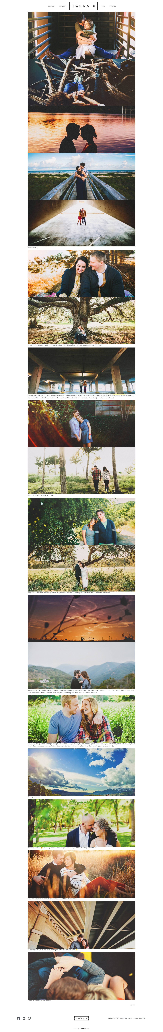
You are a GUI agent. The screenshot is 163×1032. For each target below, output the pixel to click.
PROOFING (112, 6)
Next (132, 1005)
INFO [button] (103, 6)
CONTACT (62, 6)
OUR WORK (51, 6)
